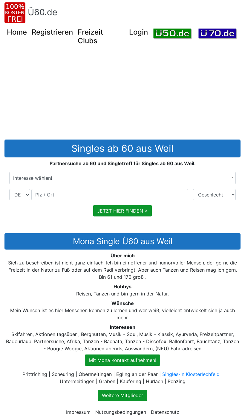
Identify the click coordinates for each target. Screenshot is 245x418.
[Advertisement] (124, 95)
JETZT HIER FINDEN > (122, 211)
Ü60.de (42, 12)
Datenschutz (165, 412)
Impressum (78, 412)
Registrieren (52, 32)
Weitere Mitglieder (122, 395)
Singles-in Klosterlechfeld (191, 374)
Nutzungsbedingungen (120, 412)
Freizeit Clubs (90, 36)
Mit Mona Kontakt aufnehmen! (122, 360)
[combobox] (122, 178)
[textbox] (122, 178)
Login (138, 32)
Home (17, 32)
